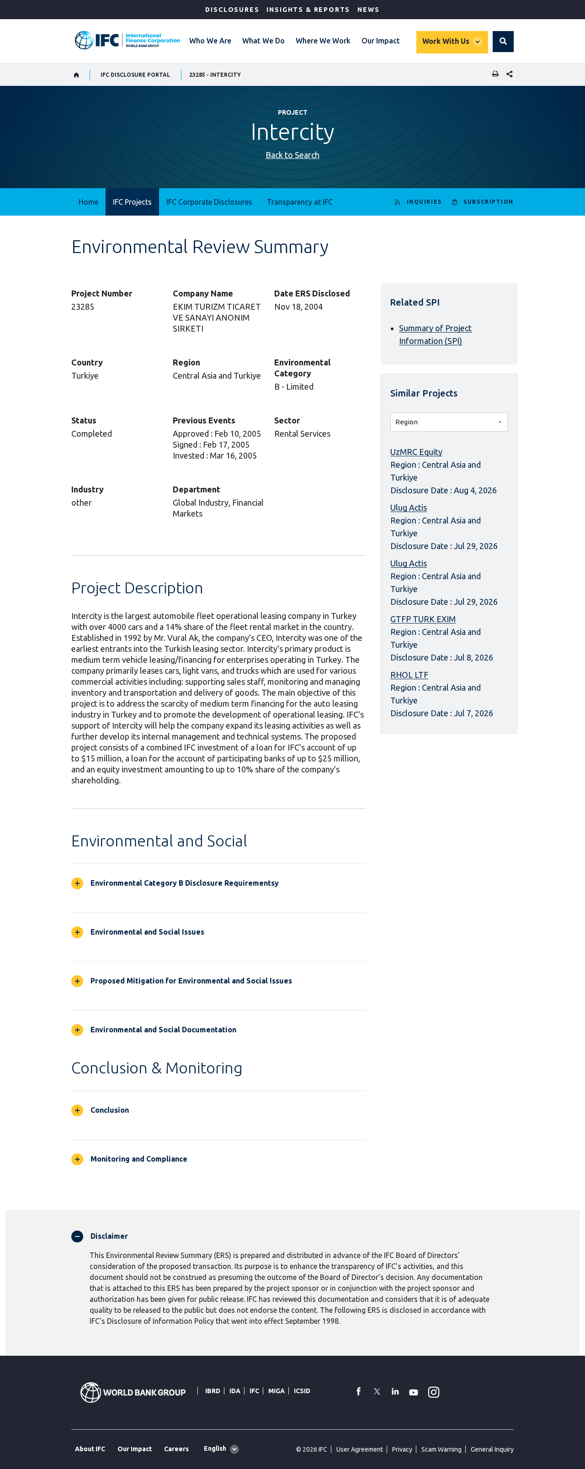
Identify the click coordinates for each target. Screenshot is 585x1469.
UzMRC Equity (416, 451)
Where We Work (323, 41)
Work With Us (445, 41)
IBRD (212, 1391)
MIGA (276, 1391)
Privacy (402, 1449)
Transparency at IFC (300, 202)
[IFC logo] (127, 40)
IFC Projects (132, 202)
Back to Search (292, 154)
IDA (234, 1391)
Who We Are (210, 41)
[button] (503, 41)
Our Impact (381, 41)
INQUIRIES (424, 202)
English (215, 1448)
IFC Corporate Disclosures (209, 202)
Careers (176, 1449)
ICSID (302, 1391)
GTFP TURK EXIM (423, 619)
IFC (254, 1391)
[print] (493, 74)
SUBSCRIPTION (488, 202)
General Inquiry (492, 1449)
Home (88, 202)
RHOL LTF (409, 674)
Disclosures (232, 9)
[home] (76, 75)
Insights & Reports (308, 9)
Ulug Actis (408, 507)
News (368, 9)
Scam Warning (441, 1449)
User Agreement (359, 1449)
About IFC (90, 1449)
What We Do (263, 41)
